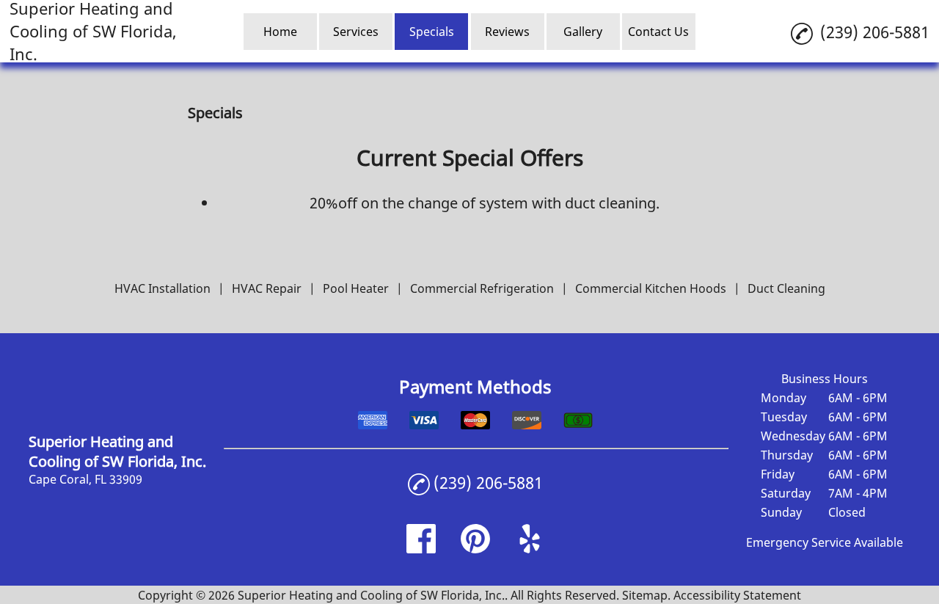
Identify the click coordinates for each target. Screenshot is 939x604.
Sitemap (645, 595)
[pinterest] (475, 549)
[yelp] (529, 549)
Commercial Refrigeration (482, 288)
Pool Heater (356, 288)
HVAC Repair (267, 288)
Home (280, 31)
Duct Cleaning (786, 288)
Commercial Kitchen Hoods (650, 288)
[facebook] (421, 549)
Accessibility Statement (737, 595)
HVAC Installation (162, 288)
